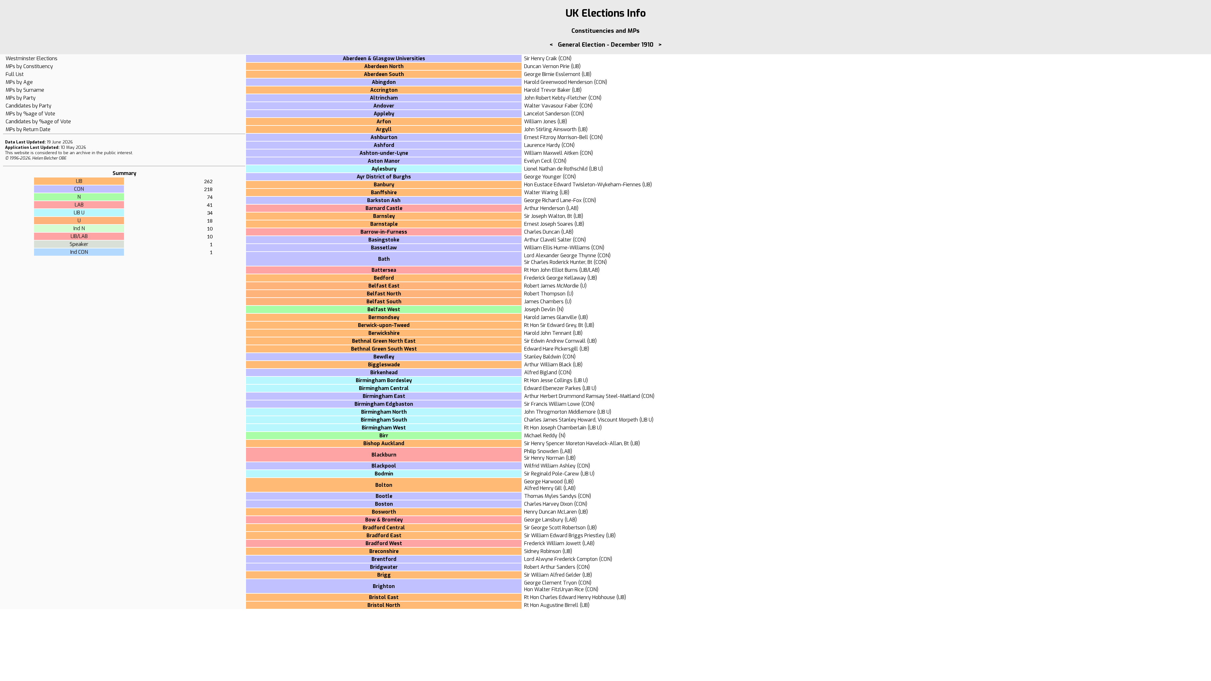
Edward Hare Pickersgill (551, 349)
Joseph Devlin (539, 309)
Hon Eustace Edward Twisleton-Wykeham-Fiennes (582, 184)
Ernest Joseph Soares (548, 224)
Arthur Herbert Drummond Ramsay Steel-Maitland (582, 396)
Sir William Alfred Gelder (552, 575)
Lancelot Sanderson (547, 113)
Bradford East (383, 535)
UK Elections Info (605, 13)
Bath (384, 259)
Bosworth (384, 512)
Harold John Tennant (547, 333)
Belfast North (384, 293)
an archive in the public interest (101, 152)
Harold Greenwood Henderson (558, 82)
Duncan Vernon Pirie (547, 66)
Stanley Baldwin (542, 356)
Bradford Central (384, 527)
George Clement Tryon (550, 582)
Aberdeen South (384, 74)
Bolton (383, 485)
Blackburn (383, 454)
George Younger (542, 176)
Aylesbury (383, 169)
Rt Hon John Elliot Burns (551, 270)
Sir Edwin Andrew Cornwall (555, 341)
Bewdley (383, 356)
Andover (383, 105)
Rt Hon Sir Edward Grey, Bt (553, 325)
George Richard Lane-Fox (553, 200)
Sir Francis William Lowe (552, 404)
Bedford (384, 278)
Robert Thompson (544, 293)
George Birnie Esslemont (552, 74)
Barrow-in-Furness (383, 232)
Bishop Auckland (383, 443)
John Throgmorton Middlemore (560, 412)
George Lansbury (543, 519)
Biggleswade (384, 364)
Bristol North (383, 605)
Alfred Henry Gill (543, 488)
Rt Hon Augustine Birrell (551, 605)
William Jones (540, 121)
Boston (384, 504)
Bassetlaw (384, 247)
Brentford (383, 559)
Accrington (384, 90)
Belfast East (384, 285)
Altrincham (384, 98)
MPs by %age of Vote (30, 113)
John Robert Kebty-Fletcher (555, 98)
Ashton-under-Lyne (384, 153)
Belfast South (383, 301)
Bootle (384, 496)
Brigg (384, 575)
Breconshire (384, 551)
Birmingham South (384, 419)
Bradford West (384, 543)
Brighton (384, 586)
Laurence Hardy (542, 145)
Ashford (384, 145)
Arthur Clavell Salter (547, 239)
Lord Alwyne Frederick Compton (561, 559)
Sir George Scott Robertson (555, 527)
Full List (15, 74)
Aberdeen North (384, 66)
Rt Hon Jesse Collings (548, 380)
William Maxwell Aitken (551, 153)
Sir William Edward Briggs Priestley (564, 535)
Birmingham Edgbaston (383, 404)
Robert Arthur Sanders (549, 567)
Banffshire (384, 192)
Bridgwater (384, 567)
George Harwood (543, 481)
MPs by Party (21, 98)
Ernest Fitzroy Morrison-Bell (556, 137)
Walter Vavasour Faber (551, 105)
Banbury (384, 184)
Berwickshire (384, 333)
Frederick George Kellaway (555, 278)
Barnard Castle (384, 208)
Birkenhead (384, 372)
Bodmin (384, 473)
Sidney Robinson (542, 551)
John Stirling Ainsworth (550, 129)
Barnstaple (384, 224)
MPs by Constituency (29, 66)
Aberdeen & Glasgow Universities (384, 58)
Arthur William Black (547, 364)
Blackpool (383, 466)
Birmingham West (384, 427)
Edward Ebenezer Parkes (552, 388)
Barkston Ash (384, 200)
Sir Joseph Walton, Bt (548, 216)
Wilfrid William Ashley (550, 466)
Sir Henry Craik (540, 58)
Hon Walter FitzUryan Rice (554, 589)
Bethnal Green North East (384, 341)
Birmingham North (384, 412)
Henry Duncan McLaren (550, 512)
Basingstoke (383, 239)
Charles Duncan (542, 232)
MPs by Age (19, 82)
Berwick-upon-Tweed (384, 325)
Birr (383, 435)
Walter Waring (541, 192)
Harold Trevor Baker (547, 90)
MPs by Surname (25, 90)
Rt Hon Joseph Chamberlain (555, 427)
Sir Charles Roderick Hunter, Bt (558, 262)
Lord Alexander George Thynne (560, 255)
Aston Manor (384, 161)
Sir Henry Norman (544, 458)
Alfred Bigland (540, 372)
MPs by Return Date (28, 129)
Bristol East (384, 597)
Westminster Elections (31, 58)
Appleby (384, 113)
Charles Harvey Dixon (548, 504)
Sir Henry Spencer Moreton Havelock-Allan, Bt (576, 443)
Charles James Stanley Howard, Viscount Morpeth (581, 419)
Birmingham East (384, 396)
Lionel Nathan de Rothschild (556, 169)
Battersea (383, 270)
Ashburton (384, 137)
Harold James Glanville (550, 317)
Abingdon (384, 82)
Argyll (384, 129)
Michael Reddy (540, 435)
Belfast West (383, 309)
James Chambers (544, 301)
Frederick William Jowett (552, 543)
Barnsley (384, 216)
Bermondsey (383, 317)
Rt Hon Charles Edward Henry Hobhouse (569, 597)
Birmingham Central (384, 388)
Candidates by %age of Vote (38, 121)
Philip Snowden (541, 451)
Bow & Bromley (384, 519)
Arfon (384, 121)
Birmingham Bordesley (384, 380)
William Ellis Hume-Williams (557, 247)
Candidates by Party (28, 105)
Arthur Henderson (544, 208)
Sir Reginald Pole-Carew (551, 473)
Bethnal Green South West (384, 349)
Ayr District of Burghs (384, 176)
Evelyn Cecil (538, 161)
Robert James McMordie (551, 285)
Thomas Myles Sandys (550, 496)
